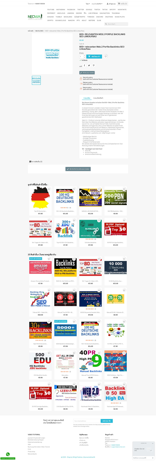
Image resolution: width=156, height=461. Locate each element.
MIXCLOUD (61, 13)
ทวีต (89, 67)
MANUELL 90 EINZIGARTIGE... (90, 211)
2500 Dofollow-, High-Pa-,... (115, 375)
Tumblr (59, 17)
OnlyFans (109, 17)
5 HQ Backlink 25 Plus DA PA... (65, 406)
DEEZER (79, 13)
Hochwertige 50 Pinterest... (115, 406)
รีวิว (85, 13)
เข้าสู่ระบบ (82, 440)
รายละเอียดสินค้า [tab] (98, 98)
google (89, 10)
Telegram (116, 13)
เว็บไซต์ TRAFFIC (79, 17)
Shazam (50, 17)
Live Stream (93, 13)
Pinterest (51, 13)
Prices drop (31, 451)
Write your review (88, 72)
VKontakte (122, 10)
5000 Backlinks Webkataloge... (65, 344)
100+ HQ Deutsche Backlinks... (65, 211)
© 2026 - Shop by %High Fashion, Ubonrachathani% (78, 457)
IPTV (78, 20)
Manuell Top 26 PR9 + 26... (65, 312)
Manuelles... (65, 375)
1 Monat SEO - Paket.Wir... (40, 312)
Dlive (99, 20)
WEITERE (92, 20)
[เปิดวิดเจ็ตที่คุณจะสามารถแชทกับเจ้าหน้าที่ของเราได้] (143, 450)
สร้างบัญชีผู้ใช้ (83, 442)
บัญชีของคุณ (83, 435)
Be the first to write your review (79, 169)
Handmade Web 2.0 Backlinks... (90, 406)
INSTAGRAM (60, 10)
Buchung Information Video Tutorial (39, 447)
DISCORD (99, 17)
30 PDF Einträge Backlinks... (115, 242)
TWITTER (80, 10)
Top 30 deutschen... (40, 211)
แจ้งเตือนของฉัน (83, 445)
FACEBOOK (71, 10)
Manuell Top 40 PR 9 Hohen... (90, 375)
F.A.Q (29, 449)
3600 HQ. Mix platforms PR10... (65, 281)
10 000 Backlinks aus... (115, 281)
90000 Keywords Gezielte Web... (90, 312)
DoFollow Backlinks (90, 242)
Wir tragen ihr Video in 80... (40, 242)
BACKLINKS (68, 17)
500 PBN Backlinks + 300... (115, 211)
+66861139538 (40, 4)
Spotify (113, 10)
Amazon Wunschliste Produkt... (40, 281)
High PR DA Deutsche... (40, 344)
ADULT (84, 20)
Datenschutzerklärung (35, 442)
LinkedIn (70, 13)
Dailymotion (105, 13)
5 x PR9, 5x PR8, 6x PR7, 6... (115, 344)
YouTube (50, 10)
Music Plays (120, 17)
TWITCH (97, 10)
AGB (29, 444)
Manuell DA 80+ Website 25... (115, 312)
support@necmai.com (118, 447)
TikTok (105, 10)
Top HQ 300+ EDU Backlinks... (65, 242)
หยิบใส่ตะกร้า (94, 56)
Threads (90, 17)
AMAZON (71, 20)
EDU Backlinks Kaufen (40, 375)
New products (32, 454)
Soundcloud (60, 20)
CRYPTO (50, 20)
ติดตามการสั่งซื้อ (84, 438)
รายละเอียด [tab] (86, 98)
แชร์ (84, 67)
